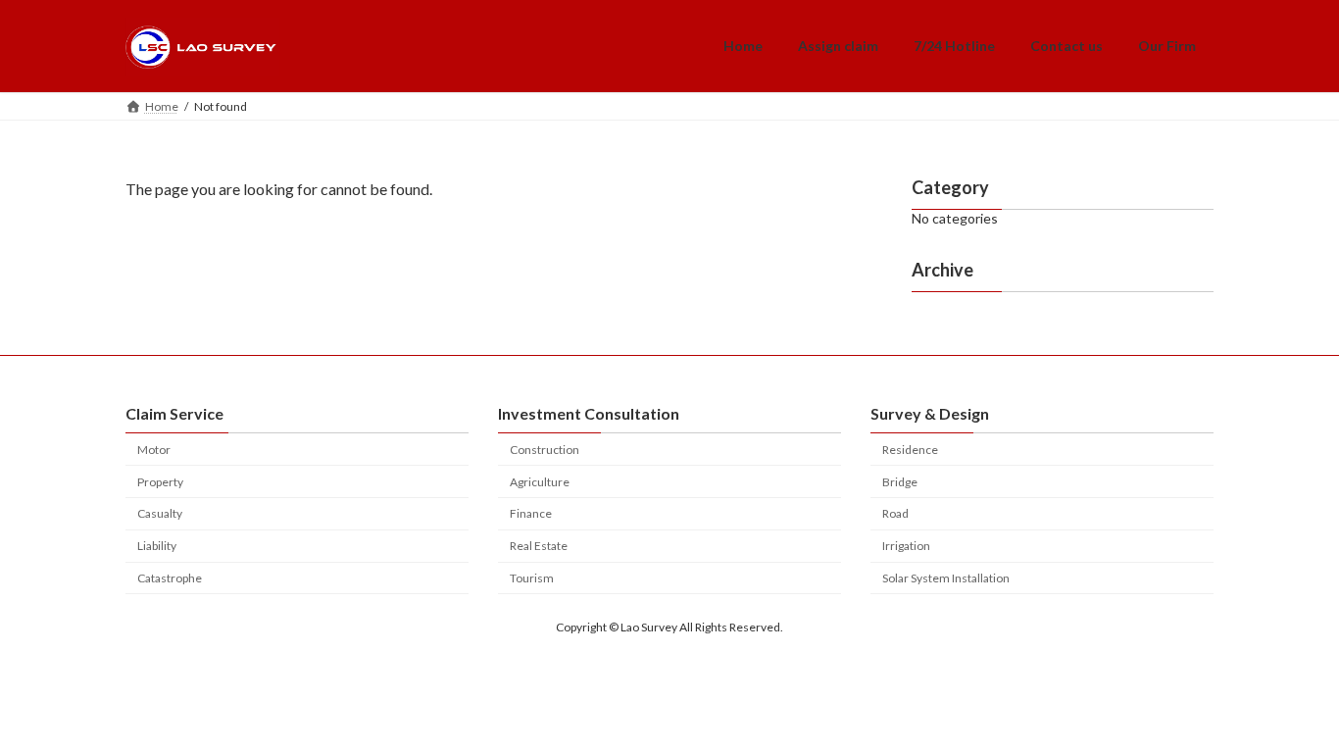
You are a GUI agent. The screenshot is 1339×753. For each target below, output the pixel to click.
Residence (910, 449)
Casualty (159, 513)
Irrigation (906, 545)
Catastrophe (169, 578)
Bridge (899, 482)
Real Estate (539, 545)
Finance (531, 513)
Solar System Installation (946, 578)
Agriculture (540, 482)
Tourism (532, 578)
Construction (544, 449)
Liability (156, 545)
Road (895, 513)
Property (160, 482)
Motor (154, 449)
